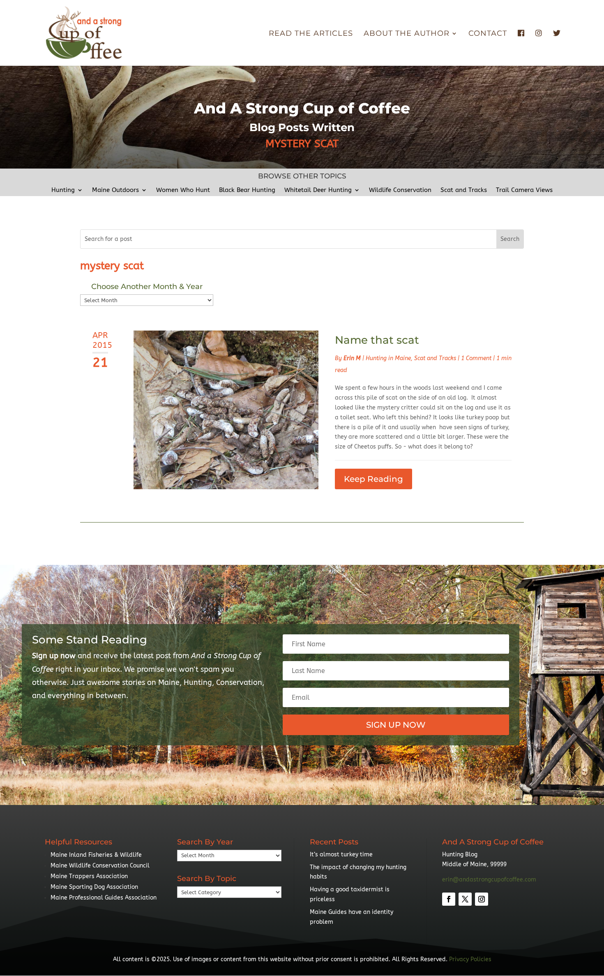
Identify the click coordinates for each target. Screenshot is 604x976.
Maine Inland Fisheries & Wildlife (96, 854)
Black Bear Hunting (247, 190)
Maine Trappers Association (89, 876)
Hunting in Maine (388, 358)
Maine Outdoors (115, 190)
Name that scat (377, 340)
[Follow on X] (465, 899)
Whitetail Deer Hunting (318, 190)
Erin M (352, 358)
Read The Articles (311, 34)
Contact (487, 34)
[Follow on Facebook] (448, 899)
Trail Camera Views (524, 190)
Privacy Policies (470, 959)
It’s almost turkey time (341, 854)
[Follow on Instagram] (481, 899)
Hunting (63, 190)
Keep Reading (373, 479)
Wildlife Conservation (400, 190)
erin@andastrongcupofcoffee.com (489, 879)
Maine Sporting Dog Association (94, 886)
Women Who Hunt (183, 190)
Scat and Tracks (463, 190)
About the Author (407, 34)
